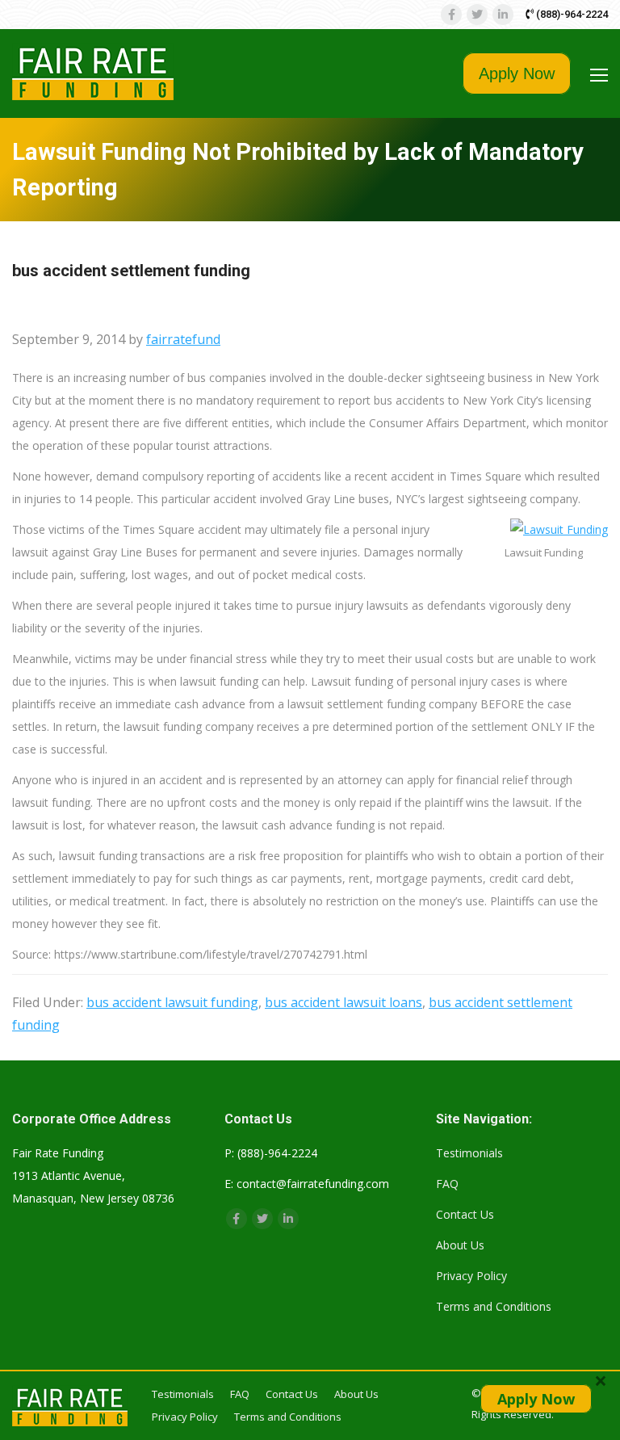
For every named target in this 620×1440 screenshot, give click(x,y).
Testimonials (469, 1153)
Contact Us (465, 1214)
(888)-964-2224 (571, 14)
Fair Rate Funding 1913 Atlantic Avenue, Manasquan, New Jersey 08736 (93, 1175)
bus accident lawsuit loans (343, 1002)
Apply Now (517, 73)
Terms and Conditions (493, 1306)
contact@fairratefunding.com (313, 1183)
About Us (460, 1245)
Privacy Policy (471, 1275)
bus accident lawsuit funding (172, 1002)
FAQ (447, 1183)
